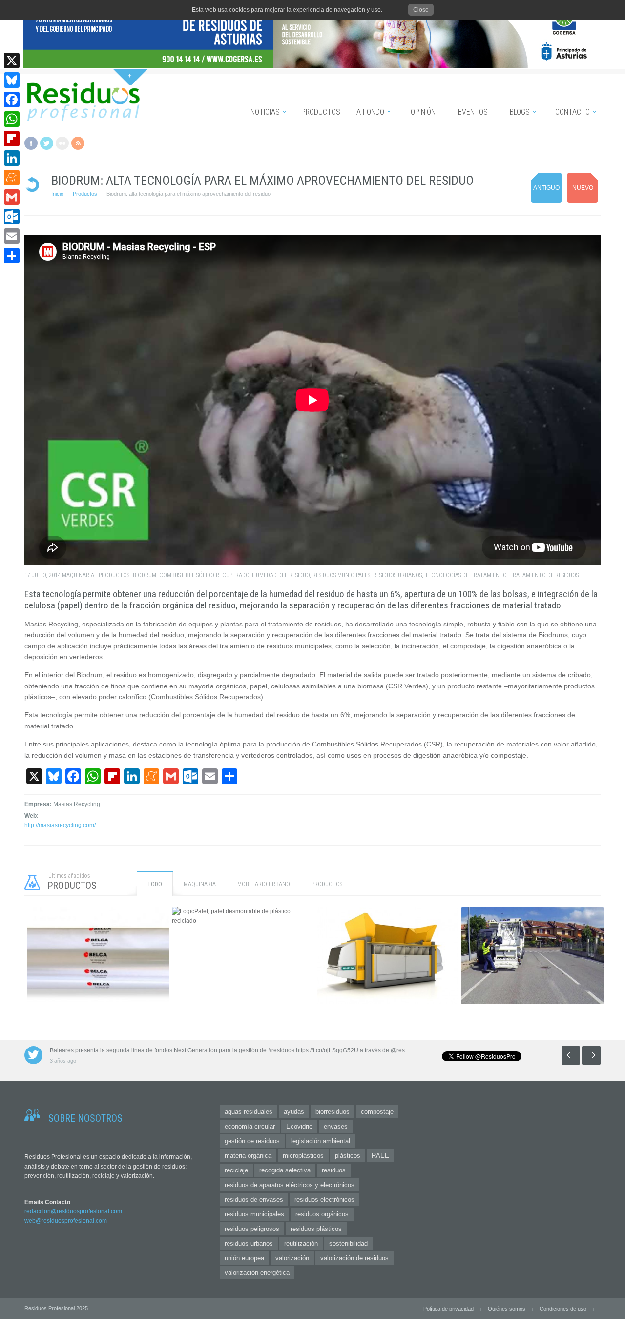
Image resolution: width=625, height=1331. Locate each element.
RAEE (380, 1155)
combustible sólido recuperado (204, 575)
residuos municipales (341, 575)
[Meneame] (11, 177)
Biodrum (144, 575)
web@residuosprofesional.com (65, 1220)
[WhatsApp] (11, 119)
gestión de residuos (252, 1141)
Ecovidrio (299, 1126)
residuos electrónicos (324, 1199)
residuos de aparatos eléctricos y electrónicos (289, 1185)
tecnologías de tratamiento (465, 575)
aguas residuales (248, 1111)
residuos (334, 1170)
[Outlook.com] (11, 216)
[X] (11, 60)
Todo (154, 884)
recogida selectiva (285, 1170)
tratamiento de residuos (544, 575)
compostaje (377, 1111)
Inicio (57, 194)
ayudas (294, 1111)
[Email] (11, 236)
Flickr (62, 143)
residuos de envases (254, 1199)
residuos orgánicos (322, 1214)
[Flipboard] (11, 138)
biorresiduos (332, 1111)
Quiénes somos (506, 1308)
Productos (85, 194)
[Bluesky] (11, 80)
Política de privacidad (448, 1308)
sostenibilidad (348, 1243)
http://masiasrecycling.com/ (60, 825)
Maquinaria (78, 575)
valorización (292, 1258)
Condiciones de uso (563, 1308)
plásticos (347, 1155)
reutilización (301, 1243)
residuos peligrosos (252, 1228)
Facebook (31, 143)
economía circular (250, 1126)
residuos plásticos (316, 1228)
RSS (77, 143)
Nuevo (582, 187)
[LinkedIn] (11, 158)
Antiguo (546, 187)
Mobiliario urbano (263, 884)
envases (336, 1126)
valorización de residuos (354, 1258)
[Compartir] (11, 255)
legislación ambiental (320, 1141)
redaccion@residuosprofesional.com (73, 1211)
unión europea (244, 1258)
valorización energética (257, 1272)
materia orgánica (248, 1155)
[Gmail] (11, 197)
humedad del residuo (281, 575)
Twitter (46, 143)
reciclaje (236, 1170)
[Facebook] (11, 99)
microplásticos (303, 1155)
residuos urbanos (397, 575)
